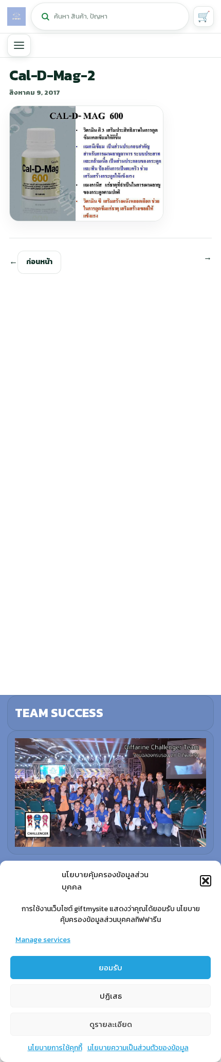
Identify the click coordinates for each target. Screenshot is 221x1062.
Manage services (42, 939)
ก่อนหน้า (39, 261)
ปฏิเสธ (111, 996)
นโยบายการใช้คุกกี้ (55, 1047)
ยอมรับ (110, 967)
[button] (205, 881)
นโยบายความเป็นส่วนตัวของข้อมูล (138, 1047)
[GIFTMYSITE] (16, 16)
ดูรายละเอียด (110, 1024)
